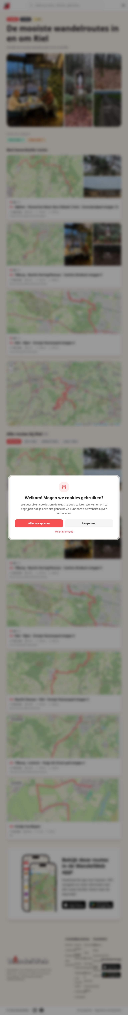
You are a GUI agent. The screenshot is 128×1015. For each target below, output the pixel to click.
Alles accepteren (39, 523)
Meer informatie (64, 531)
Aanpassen (89, 523)
